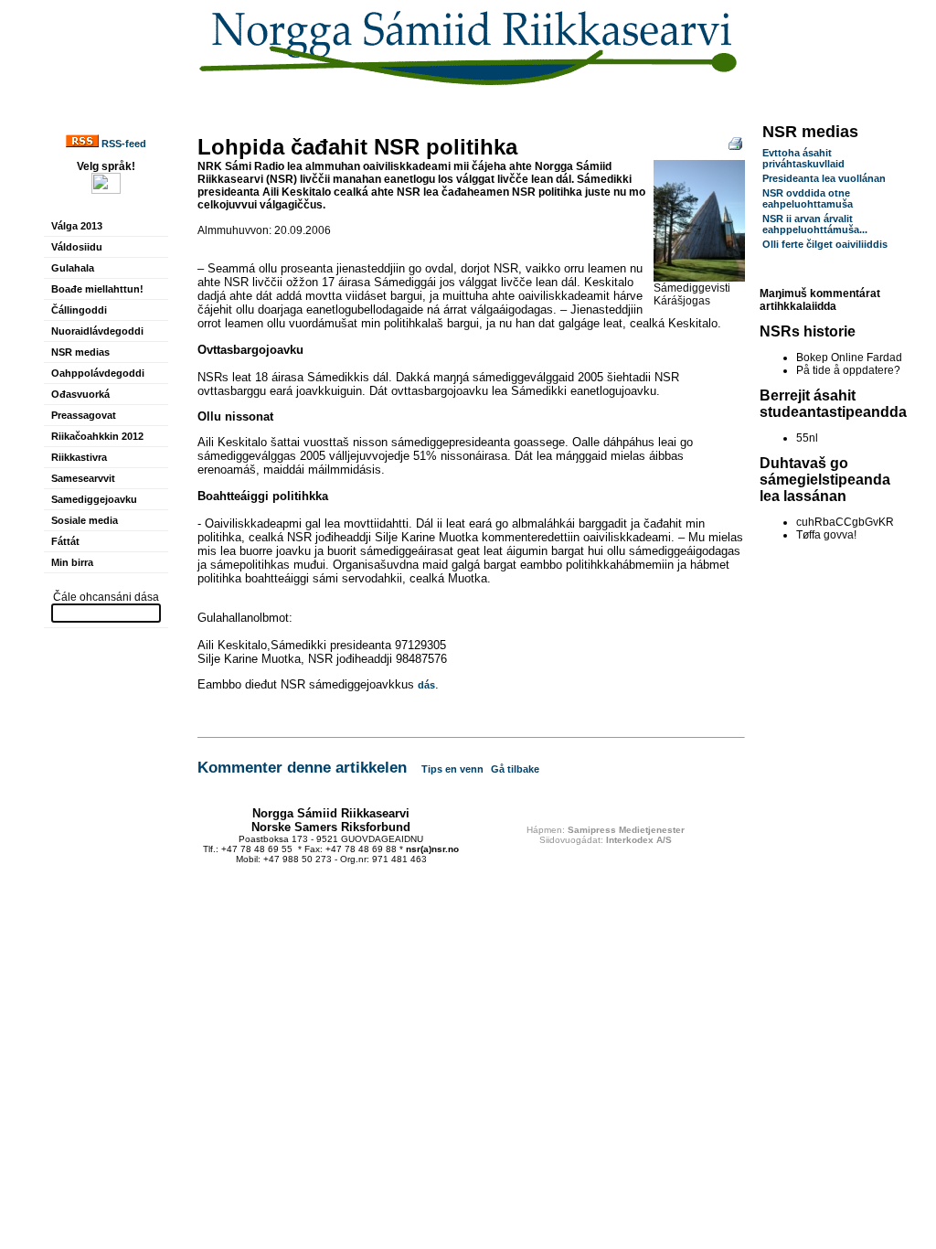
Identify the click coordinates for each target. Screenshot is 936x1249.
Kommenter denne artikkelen (302, 767)
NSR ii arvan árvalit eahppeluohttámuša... (814, 224)
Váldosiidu (76, 246)
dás (426, 684)
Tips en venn (452, 768)
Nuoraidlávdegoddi (97, 331)
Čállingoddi (79, 309)
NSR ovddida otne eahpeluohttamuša (807, 198)
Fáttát (65, 541)
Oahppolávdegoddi (97, 373)
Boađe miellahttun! (97, 288)
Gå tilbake (515, 768)
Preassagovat (83, 415)
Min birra (72, 562)
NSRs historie (808, 331)
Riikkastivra (79, 457)
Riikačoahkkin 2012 (97, 436)
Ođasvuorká (80, 394)
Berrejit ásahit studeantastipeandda (833, 404)
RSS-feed (122, 143)
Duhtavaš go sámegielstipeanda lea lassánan (825, 479)
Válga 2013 (76, 225)
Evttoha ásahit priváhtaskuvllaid (803, 158)
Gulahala (72, 267)
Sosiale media (84, 520)
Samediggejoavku (94, 499)
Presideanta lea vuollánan (824, 178)
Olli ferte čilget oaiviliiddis (825, 244)
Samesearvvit (83, 478)
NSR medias (80, 352)
